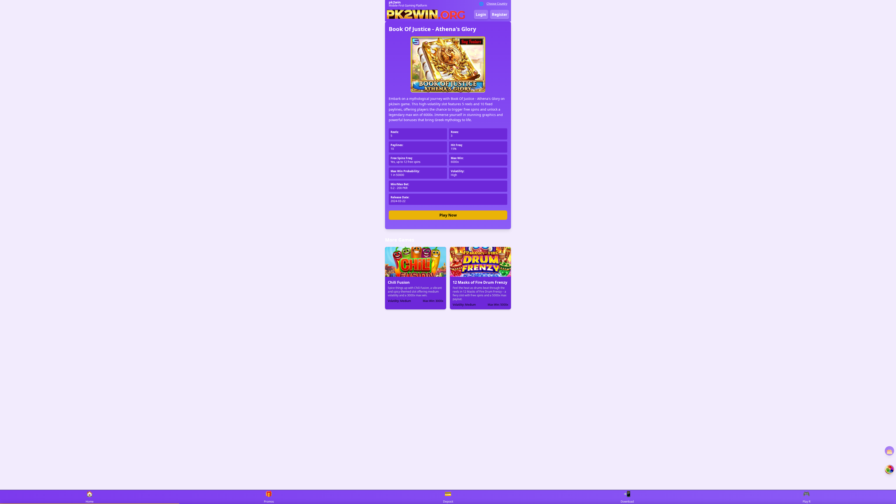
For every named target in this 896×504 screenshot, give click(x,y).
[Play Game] (889, 469)
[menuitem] (89, 497)
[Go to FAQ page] (889, 451)
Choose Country (496, 4)
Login (481, 14)
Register (499, 14)
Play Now (448, 215)
